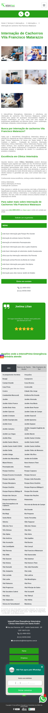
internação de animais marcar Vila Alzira (16, 238)
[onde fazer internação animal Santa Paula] (36, 77)
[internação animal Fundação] (12, 54)
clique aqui (26, 210)
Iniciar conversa (25, 690)
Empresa (24, 658)
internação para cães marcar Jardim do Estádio (18, 273)
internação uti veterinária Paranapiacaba (16, 242)
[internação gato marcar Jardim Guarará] (36, 54)
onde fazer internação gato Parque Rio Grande (18, 234)
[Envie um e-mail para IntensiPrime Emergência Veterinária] (27, 14)
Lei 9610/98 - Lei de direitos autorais (13, 613)
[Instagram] (2, 356)
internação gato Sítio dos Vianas (13, 269)
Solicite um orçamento (24, 218)
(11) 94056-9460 (25, 291)
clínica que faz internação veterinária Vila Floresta (19, 255)
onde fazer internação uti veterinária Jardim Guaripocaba (22, 251)
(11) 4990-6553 (14, 210)
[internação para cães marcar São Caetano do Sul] (12, 100)
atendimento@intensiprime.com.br (25, 641)
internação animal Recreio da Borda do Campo (18, 260)
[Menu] (44, 5)
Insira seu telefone (25, 678)
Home (24, 651)
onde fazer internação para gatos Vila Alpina (17, 264)
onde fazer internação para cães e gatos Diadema (19, 247)
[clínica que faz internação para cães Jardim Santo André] (12, 77)
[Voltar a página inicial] (8, 5)
